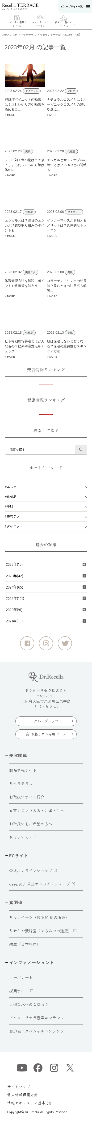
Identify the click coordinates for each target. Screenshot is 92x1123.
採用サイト (19, 991)
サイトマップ (18, 1086)
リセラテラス (21, 783)
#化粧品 (10, 496)
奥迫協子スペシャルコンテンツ (36, 1031)
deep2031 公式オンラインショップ (39, 884)
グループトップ (46, 721)
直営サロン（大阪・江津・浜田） (38, 810)
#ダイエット (14, 526)
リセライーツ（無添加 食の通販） (39, 917)
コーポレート (21, 977)
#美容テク (12, 516)
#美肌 (9, 506)
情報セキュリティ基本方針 (30, 1102)
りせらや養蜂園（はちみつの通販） (40, 930)
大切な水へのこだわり (28, 1004)
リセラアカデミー (25, 837)
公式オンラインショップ (30, 870)
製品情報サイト (23, 770)
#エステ (10, 486)
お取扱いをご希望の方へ (30, 823)
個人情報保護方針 (22, 1094)
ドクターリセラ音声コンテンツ (36, 1017)
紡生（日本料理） (25, 944)
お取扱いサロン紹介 (27, 797)
